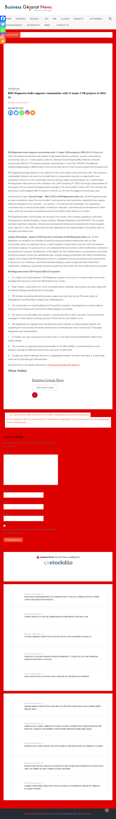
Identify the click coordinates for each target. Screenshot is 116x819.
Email (7, 502)
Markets (78, 19)
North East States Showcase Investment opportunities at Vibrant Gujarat (63, 746)
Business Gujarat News (17, 102)
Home (8, 19)
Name (7, 490)
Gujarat (65, 19)
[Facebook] (10, 112)
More (47, 25)
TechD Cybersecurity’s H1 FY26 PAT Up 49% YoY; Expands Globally (57, 637)
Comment (9, 452)
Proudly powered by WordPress (39, 813)
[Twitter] (16, 112)
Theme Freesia (84, 813)
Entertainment (14, 25)
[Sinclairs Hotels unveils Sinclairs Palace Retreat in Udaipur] (17, 676)
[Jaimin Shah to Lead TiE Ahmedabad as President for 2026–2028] (17, 616)
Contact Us (62, 25)
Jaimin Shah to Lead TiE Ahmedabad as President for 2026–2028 (56, 617)
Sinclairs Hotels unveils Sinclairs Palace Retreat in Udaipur (56, 676)
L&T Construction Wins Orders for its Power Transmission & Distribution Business (49, 415)
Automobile (96, 19)
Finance (34, 19)
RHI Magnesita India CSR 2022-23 (64, 364)
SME (54, 19)
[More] (32, 112)
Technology (33, 25)
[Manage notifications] (107, 810)
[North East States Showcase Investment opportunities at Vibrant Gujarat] (17, 745)
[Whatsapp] (21, 112)
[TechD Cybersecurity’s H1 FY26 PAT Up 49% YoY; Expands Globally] (17, 636)
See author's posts (45, 387)
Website (7, 514)
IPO (46, 19)
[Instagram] (27, 112)
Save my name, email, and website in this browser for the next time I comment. (30, 531)
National (21, 19)
